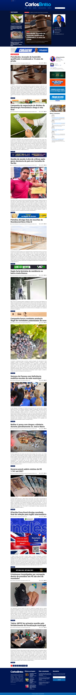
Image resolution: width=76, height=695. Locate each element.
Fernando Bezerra (54, 129)
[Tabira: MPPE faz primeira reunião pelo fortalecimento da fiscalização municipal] (43, 627)
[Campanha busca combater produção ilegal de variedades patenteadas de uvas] (43, 322)
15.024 (23, 665)
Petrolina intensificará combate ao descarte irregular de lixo (37, 12)
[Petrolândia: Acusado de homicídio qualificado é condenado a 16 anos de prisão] (29, 74)
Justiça (28, 31)
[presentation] (46, 16)
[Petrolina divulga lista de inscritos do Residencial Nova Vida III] (43, 223)
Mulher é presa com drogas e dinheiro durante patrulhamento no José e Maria (17, 44)
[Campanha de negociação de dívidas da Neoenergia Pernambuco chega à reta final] (43, 111)
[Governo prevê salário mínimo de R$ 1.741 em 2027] (43, 473)
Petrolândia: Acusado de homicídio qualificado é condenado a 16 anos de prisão (36, 36)
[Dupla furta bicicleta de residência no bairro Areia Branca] (43, 275)
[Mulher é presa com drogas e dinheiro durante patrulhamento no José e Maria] (43, 428)
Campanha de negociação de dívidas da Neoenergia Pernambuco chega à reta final (16, 28)
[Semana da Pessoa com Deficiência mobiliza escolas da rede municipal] (43, 380)
